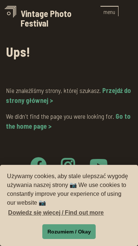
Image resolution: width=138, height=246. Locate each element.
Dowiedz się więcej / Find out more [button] (56, 212)
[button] (109, 11)
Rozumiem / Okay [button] (69, 232)
